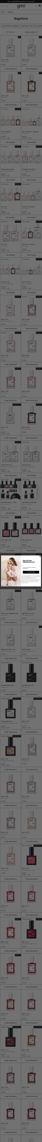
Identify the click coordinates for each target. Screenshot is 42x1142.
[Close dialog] (40, 556)
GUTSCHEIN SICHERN (31, 572)
